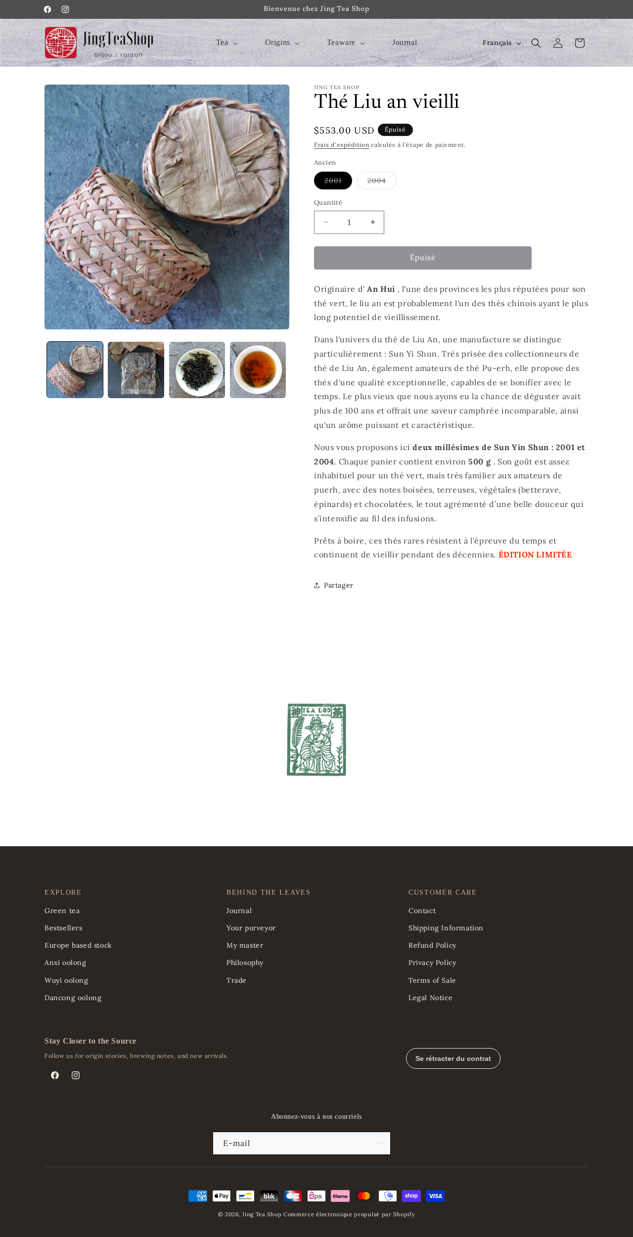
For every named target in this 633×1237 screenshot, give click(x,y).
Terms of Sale (432, 980)
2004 (382, 182)
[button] (226, 43)
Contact (422, 910)
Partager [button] (339, 585)
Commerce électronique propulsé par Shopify (349, 1214)
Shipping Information (446, 927)
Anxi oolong (66, 962)
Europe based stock (78, 945)
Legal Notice (430, 997)
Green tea (62, 910)
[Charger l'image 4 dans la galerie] (258, 370)
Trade (236, 980)
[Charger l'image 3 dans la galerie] (197, 370)
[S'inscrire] (379, 1143)
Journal (239, 910)
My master (244, 945)
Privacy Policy (432, 962)
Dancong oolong (73, 997)
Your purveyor (251, 927)
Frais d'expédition (341, 144)
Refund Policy (432, 945)
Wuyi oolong (67, 980)
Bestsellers (64, 927)
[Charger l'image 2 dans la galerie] (136, 370)
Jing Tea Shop (261, 1214)
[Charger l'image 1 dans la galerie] (75, 370)
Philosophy (245, 962)
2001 (338, 182)
